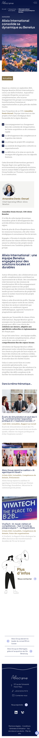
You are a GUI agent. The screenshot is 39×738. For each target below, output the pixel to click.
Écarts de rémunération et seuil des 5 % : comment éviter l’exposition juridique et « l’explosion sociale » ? (19, 419)
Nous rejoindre (17, 705)
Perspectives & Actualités (12, 9)
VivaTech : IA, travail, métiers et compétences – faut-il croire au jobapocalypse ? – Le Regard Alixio (18, 526)
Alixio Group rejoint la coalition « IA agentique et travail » (18, 471)
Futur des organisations (19, 533)
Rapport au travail (28, 424)
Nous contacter (25, 579)
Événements (14, 477)
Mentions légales (15, 726)
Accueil (4, 9)
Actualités (16, 424)
